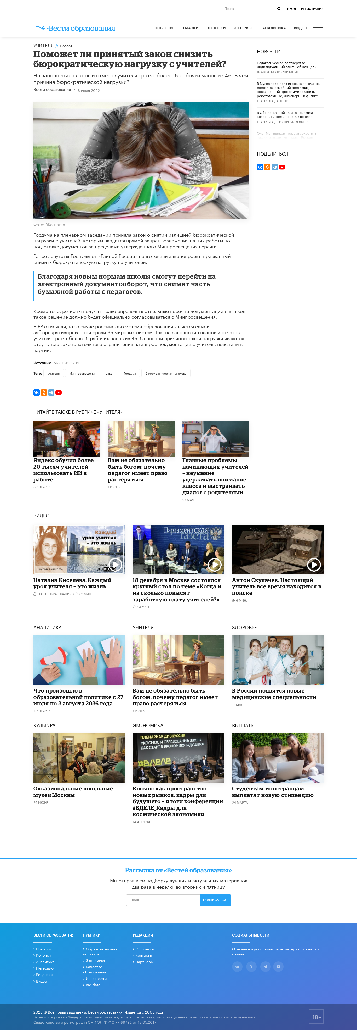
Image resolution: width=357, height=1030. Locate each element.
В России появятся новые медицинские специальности (274, 693)
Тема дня (190, 28)
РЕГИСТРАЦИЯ (312, 8)
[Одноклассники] (44, 392)
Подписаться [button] (215, 900)
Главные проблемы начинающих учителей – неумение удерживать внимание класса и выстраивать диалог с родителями (215, 476)
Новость (67, 45)
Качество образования (94, 968)
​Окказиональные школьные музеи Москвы (73, 791)
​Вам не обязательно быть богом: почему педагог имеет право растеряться (138, 470)
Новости (163, 28)
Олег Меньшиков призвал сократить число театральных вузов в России (286, 135)
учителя (54, 372)
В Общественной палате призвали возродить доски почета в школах (285, 114)
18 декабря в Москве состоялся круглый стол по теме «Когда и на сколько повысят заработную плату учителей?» (177, 589)
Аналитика (274, 28)
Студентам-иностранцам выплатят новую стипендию (273, 791)
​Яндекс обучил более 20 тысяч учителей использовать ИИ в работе (63, 470)
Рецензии (44, 974)
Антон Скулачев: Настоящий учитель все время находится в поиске (276, 586)
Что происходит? (292, 121)
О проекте (144, 948)
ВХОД (291, 8)
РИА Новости (66, 362)
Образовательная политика (100, 951)
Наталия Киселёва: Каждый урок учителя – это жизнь (72, 583)
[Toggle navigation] (318, 28)
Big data (93, 984)
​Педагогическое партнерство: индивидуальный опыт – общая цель (286, 64)
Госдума (130, 372)
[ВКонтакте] (36, 392)
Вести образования (52, 90)
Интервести (96, 978)
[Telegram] (51, 392)
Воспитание (288, 71)
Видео (300, 28)
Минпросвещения (82, 372)
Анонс (282, 100)
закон (110, 372)
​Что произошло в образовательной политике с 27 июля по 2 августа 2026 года (78, 696)
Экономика (95, 960)
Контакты (143, 955)
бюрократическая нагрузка (166, 372)
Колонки (216, 28)
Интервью (244, 28)
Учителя (43, 44)
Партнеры (144, 961)
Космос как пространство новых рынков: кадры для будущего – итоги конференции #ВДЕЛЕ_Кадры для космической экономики (178, 801)
